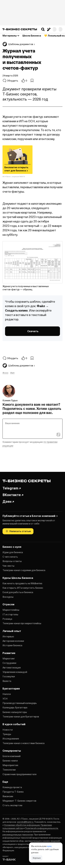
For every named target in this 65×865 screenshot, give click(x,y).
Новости (8, 729)
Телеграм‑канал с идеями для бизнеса (24, 570)
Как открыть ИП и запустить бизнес (23, 587)
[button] (43, 29)
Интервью (8, 636)
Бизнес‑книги (10, 760)
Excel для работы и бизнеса (18, 592)
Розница (7, 619)
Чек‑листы (8, 565)
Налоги (7, 694)
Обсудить (12, 80)
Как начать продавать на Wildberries (22, 583)
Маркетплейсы (11, 609)
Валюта (7, 681)
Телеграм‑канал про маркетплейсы (22, 623)
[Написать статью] (48, 29)
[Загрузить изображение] (58, 434)
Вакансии (8, 796)
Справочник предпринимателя (19, 774)
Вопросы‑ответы (12, 561)
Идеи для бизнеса (13, 552)
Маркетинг (9, 658)
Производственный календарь (20, 703)
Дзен (7, 501)
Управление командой (15, 672)
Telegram (10, 488)
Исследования (11, 738)
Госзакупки (9, 676)
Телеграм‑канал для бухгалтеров (21, 716)
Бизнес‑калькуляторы (15, 712)
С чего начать (10, 556)
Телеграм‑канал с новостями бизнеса (23, 743)
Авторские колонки (13, 641)
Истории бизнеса (12, 645)
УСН (5, 698)
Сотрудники (9, 663)
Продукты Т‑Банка (13, 791)
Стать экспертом (12, 805)
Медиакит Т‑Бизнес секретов (19, 800)
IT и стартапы (10, 614)
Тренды (7, 734)
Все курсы (8, 596)
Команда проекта (12, 787)
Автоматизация (12, 667)
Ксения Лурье (10, 400)
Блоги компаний (12, 756)
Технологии (9, 769)
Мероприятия (10, 765)
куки (49, 846)
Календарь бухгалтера (15, 707)
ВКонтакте (12, 494)
